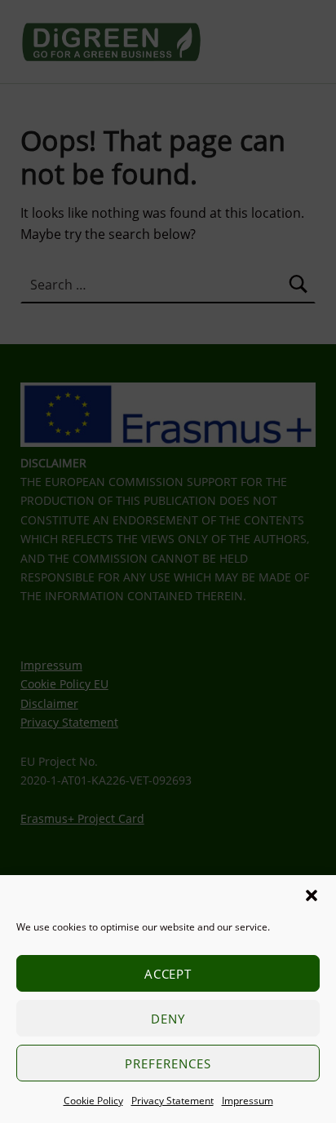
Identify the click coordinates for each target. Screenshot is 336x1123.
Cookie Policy (93, 1101)
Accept (168, 974)
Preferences (168, 1063)
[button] (311, 895)
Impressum (247, 1101)
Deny (168, 1018)
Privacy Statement (172, 1101)
